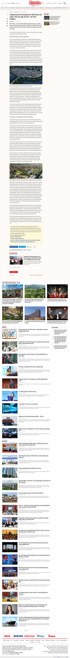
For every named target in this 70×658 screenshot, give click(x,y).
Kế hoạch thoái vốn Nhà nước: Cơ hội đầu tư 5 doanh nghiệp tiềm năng (33, 330)
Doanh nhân (18, 7)
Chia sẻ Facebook (14, 246)
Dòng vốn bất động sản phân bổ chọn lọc (30, 468)
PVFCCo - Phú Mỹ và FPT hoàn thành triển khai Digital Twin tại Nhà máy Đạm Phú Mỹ (34, 506)
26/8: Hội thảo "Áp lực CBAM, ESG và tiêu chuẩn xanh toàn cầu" (33, 456)
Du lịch (52, 7)
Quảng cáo (60, 3)
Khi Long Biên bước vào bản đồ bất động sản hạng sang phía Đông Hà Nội (12, 322)
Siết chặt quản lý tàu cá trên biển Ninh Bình (31, 493)
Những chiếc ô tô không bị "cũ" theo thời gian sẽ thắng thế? (34, 429)
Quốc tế (37, 7)
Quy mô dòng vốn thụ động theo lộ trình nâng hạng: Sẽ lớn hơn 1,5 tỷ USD (34, 556)
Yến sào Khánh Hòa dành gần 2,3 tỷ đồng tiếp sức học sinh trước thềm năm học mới (33, 444)
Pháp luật (23, 7)
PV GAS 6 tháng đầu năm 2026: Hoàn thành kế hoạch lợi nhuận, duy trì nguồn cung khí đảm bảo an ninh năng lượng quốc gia (34, 619)
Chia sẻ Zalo (23, 246)
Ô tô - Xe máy (37, 642)
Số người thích (39, 275)
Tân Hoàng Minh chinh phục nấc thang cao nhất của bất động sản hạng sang (57, 322)
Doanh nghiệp (12, 7)
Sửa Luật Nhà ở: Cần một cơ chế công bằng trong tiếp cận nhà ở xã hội (34, 481)
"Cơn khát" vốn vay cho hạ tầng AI (28, 404)
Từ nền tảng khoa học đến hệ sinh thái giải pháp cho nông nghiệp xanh (33, 543)
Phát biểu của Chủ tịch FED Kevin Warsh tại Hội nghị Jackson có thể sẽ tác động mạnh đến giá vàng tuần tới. (34, 385)
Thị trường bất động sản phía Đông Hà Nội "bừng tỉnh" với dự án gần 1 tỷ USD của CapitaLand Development (55, 18)
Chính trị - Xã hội (4, 7)
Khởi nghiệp (28, 7)
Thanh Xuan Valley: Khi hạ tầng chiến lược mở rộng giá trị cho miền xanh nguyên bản (34, 301)
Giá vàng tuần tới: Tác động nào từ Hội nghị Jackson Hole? (33, 379)
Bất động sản (33, 7)
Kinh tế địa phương (57, 7)
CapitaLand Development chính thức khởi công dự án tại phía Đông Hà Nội (55, 23)
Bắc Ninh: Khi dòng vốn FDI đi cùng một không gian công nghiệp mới (33, 568)
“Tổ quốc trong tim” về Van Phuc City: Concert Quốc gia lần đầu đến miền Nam (57, 300)
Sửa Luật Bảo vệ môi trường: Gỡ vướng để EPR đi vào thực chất (33, 355)
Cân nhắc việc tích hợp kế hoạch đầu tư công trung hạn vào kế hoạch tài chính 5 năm (34, 531)
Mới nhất (8, 3)
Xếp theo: (31, 275)
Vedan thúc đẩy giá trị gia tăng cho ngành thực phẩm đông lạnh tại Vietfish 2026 (34, 518)
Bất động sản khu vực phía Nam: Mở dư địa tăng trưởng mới (34, 580)
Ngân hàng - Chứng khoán (45, 7)
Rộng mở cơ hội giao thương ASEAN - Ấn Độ (31, 416)
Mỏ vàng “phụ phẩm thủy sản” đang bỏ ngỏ (31, 366)
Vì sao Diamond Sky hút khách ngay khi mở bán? (35, 322)
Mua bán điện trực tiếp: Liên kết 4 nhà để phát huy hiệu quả (33, 593)
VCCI (8, 7)
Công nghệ (64, 7)
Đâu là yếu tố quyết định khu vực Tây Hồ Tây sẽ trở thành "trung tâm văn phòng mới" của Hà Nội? (33, 605)
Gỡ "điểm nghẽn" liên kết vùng (27, 391)
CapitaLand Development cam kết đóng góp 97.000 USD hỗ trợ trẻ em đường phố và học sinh (32, 258)
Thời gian (35, 275)
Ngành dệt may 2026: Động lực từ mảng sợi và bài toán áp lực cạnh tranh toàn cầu (34, 342)
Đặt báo (55, 3)
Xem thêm (26, 630)
